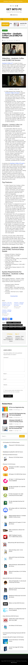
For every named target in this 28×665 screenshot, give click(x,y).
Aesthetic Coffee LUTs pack (12, 92)
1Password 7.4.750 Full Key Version (16, 445)
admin (4, 40)
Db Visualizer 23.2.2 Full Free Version (11, 442)
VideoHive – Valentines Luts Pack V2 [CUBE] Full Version (19, 304)
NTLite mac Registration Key (16, 407)
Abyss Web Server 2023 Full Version (11, 616)
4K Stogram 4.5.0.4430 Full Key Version (17, 474)
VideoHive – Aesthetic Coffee (13, 322)
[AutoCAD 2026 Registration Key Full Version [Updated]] (14, 24)
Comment (6, 357)
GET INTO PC (14, 9)
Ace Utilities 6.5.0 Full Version (15, 625)
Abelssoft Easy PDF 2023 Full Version (16, 542)
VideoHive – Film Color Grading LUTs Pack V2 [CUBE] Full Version (7, 304)
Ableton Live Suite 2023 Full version (16, 603)
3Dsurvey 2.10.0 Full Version (9, 464)
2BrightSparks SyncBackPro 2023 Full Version (13, 452)
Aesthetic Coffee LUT (7, 63)
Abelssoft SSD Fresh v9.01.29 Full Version (12, 578)
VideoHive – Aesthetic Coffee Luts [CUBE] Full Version (13, 328)
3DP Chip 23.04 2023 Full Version (10, 454)
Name (5, 373)
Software (5, 30)
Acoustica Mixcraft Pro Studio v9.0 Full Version (13, 637)
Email (5, 379)
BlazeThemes (14, 662)
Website (5, 384)
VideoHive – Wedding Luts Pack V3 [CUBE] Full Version (6, 311)
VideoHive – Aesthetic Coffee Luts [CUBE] (12, 325)
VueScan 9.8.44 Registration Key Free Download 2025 (14, 1)
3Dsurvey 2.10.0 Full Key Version (16, 457)
